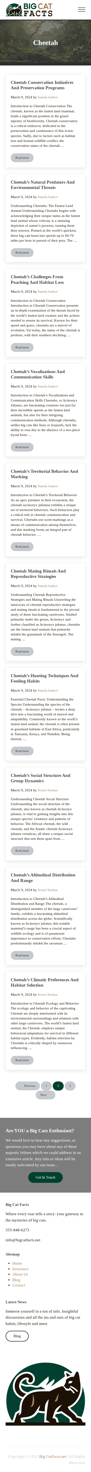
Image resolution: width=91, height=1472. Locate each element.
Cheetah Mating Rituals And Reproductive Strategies (38, 574)
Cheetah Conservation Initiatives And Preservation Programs (42, 85)
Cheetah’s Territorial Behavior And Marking (44, 474)
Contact (18, 1285)
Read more (24, 158)
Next (43, 1095)
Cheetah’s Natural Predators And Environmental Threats (43, 185)
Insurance (20, 1269)
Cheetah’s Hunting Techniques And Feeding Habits (44, 678)
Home (17, 1263)
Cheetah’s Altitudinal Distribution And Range (43, 877)
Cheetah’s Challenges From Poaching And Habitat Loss (37, 279)
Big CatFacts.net (52, 1456)
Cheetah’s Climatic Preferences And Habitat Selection (45, 982)
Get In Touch (45, 1177)
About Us (20, 1274)
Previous (29, 1086)
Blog (16, 1280)
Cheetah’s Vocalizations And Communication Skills (38, 374)
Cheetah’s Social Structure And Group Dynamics (40, 778)
